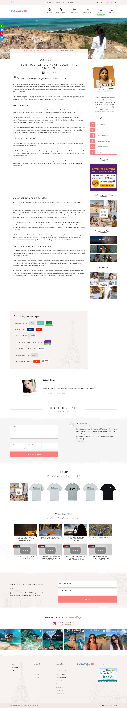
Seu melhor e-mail (66, 591)
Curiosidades (59, 681)
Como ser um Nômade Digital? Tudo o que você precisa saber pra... (25, 539)
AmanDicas (60, 664)
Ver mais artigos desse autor (54, 394)
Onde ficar (74, 12)
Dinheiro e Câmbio (61, 674)
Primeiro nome (65, 583)
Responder (80, 441)
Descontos (101, 12)
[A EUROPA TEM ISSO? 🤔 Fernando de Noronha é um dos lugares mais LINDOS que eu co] (116, 639)
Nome (13, 445)
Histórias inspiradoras (62, 668)
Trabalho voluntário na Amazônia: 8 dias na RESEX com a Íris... (75, 539)
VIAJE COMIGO (72, 2)
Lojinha (111, 12)
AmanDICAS (87, 12)
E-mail (30, 445)
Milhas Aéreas (60, 687)
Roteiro (15, 664)
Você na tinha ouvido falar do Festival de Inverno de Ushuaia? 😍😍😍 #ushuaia (75, 558)
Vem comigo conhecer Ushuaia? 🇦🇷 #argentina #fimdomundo (101, 558)
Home (49, 12)
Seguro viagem (60, 694)
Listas (57, 684)
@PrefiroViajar (74, 617)
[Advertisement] (49, 183)
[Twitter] (1, 38)
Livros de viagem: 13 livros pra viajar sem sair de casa (50, 538)
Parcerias (104, 705)
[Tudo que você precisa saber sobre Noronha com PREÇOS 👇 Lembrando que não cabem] (52, 639)
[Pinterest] (1, 34)
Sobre (49, 2)
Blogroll (110, 705)
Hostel (35, 668)
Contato (115, 705)
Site (44, 445)
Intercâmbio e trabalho (62, 671)
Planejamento (59, 690)
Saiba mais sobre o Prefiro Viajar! (105, 112)
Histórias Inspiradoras (49, 59)
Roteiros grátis (61, 12)
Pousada (36, 674)
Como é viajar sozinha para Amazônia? (100, 538)
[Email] (1, 42)
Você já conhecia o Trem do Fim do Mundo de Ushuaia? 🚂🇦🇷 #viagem (50, 558)
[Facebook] (1, 30)
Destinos (16, 2)
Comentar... (15, 426)
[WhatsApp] (1, 26)
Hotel (35, 671)
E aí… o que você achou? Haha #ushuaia (25, 557)
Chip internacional (61, 677)
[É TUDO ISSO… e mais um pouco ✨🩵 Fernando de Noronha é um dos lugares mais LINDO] (95, 639)
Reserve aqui (60, 2)
